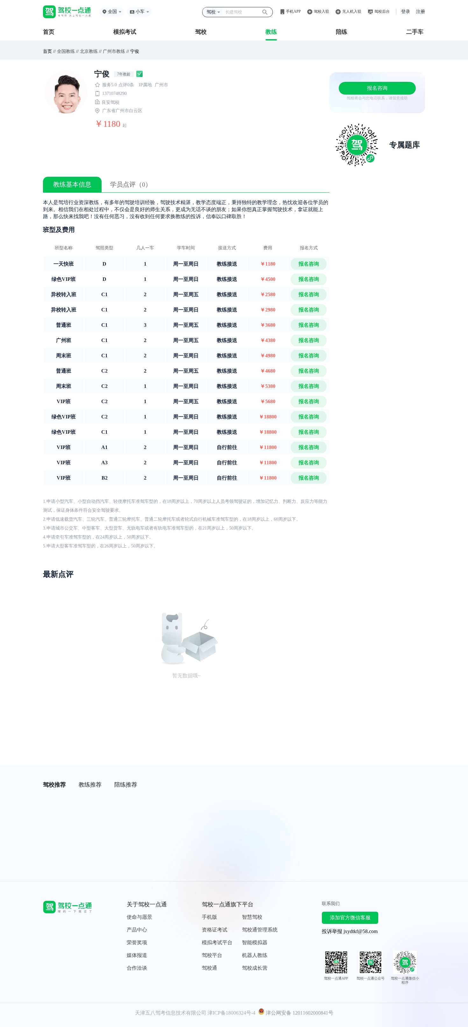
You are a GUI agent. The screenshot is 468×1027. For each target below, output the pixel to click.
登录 (405, 11)
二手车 (414, 32)
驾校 (201, 32)
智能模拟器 (254, 942)
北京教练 (89, 51)
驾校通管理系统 (260, 929)
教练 (271, 32)
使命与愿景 (139, 917)
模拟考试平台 (217, 942)
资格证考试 (214, 929)
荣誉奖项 (137, 942)
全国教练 (66, 51)
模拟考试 (124, 32)
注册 (420, 11)
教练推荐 (90, 784)
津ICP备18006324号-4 (231, 1013)
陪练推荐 (125, 784)
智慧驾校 (252, 917)
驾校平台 (212, 955)
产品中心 (137, 929)
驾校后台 (382, 11)
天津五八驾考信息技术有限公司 (170, 1013)
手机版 (209, 917)
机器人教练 (254, 955)
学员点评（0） (131, 184)
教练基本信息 (72, 184)
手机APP (293, 11)
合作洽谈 (137, 968)
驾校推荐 (54, 784)
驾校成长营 (254, 968)
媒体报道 (137, 955)
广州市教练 (114, 51)
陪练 (341, 32)
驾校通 (209, 968)
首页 (48, 32)
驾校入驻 (321, 11)
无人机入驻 (351, 11)
